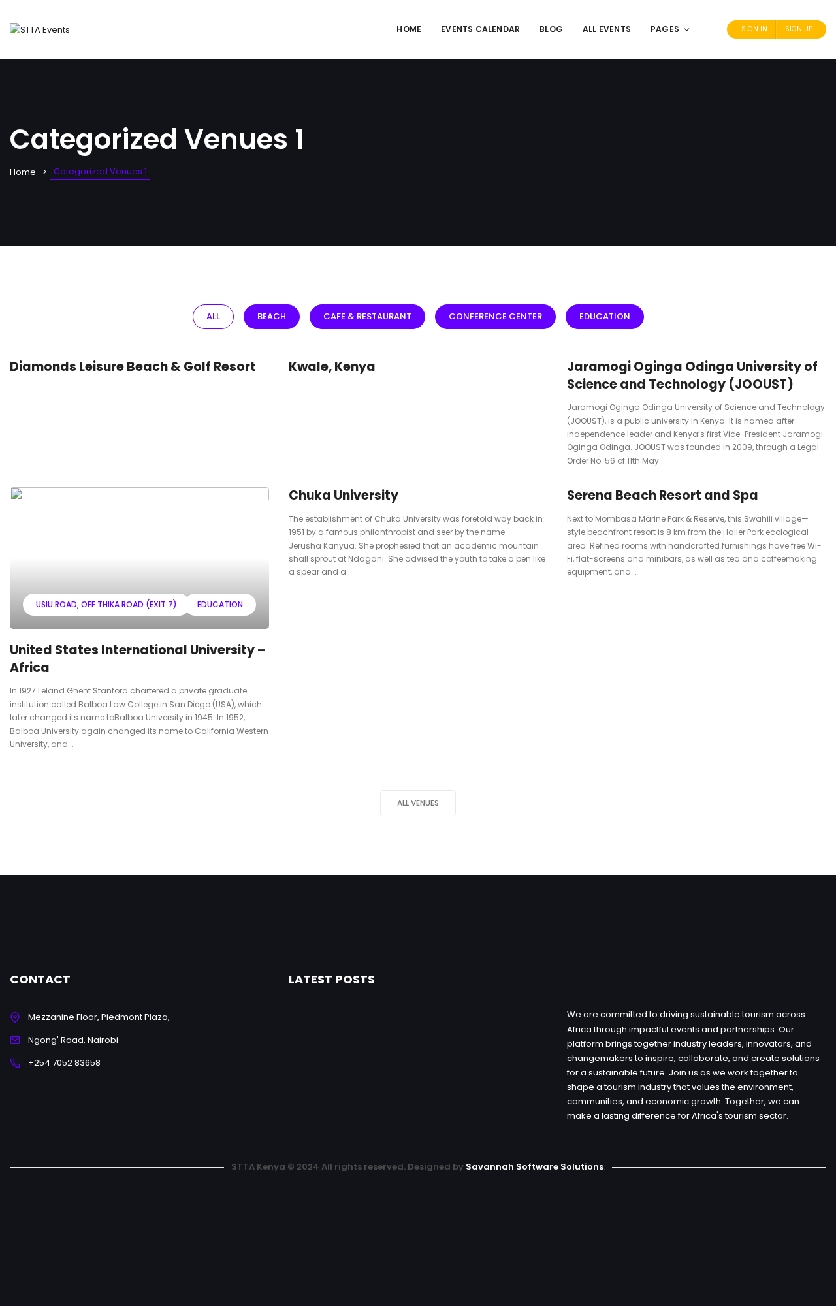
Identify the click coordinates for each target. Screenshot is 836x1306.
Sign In (754, 29)
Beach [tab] (271, 316)
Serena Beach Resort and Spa (662, 495)
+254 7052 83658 (64, 1063)
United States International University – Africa (138, 659)
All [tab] (213, 316)
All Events (607, 29)
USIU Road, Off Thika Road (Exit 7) (106, 604)
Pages (665, 29)
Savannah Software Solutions (534, 1166)
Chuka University (343, 495)
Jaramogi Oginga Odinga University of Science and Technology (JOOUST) (692, 375)
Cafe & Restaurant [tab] (367, 316)
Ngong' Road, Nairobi (73, 1040)
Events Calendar (480, 29)
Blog (551, 29)
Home (408, 29)
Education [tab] (604, 316)
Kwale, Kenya (332, 366)
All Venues (418, 802)
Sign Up (798, 29)
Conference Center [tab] (495, 316)
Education (220, 604)
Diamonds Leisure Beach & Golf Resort (133, 366)
